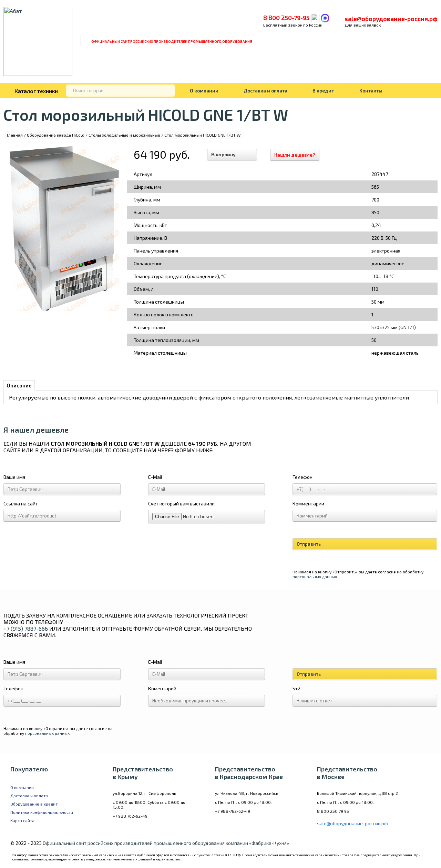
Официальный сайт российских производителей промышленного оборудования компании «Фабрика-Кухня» (166, 843)
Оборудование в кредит (34, 803)
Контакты (370, 90)
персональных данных (315, 576)
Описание (19, 385)
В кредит (323, 90)
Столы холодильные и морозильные (124, 134)
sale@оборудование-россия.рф (391, 18)
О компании (204, 90)
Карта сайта (22, 820)
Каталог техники (36, 91)
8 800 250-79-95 (286, 17)
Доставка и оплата (265, 90)
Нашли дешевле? (294, 155)
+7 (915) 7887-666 (25, 628)
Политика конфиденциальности (41, 812)
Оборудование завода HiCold (55, 134)
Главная (15, 134)
